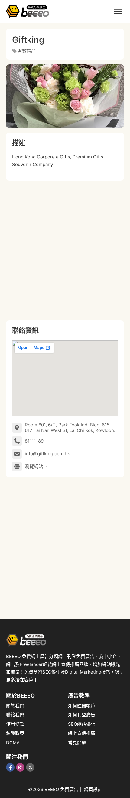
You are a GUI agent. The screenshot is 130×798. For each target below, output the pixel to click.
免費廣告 (69, 789)
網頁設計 (93, 789)
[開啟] (118, 11)
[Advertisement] (65, 250)
